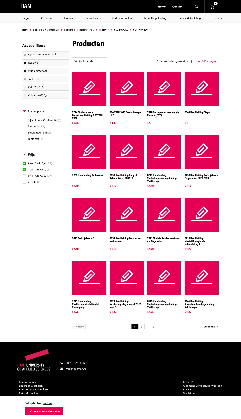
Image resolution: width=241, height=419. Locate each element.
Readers (68, 29)
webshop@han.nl (76, 368)
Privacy (187, 389)
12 (152, 326)
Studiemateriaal (85, 29)
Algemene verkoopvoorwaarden (202, 385)
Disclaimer (189, 393)
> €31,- (34, 182)
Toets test (103, 29)
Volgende (210, 326)
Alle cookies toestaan (47, 411)
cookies (47, 403)
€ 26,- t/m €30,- (39, 169)
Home (162, 6)
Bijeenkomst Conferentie (46, 29)
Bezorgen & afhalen (31, 385)
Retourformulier (28, 393)
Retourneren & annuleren (34, 389)
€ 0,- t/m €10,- (120, 29)
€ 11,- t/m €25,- (39, 175)
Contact (177, 6)
